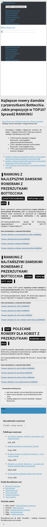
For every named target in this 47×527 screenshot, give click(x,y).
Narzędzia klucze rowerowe (26, 506)
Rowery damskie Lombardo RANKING (15, 243)
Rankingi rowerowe (12, 24)
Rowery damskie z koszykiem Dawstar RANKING (19, 382)
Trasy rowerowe (11, 15)
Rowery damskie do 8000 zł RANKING (15, 311)
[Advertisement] (23, 79)
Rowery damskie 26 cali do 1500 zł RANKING (17, 377)
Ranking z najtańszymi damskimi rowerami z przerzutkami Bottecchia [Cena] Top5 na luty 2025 (25, 162)
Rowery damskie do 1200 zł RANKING (15, 306)
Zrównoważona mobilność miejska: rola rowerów (25, 474)
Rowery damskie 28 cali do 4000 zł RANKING (17, 368)
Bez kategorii (10, 488)
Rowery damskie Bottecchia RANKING (15, 239)
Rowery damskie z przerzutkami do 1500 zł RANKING (21, 234)
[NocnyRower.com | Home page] (8, 3)
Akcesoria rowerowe (12, 11)
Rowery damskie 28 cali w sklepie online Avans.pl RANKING (23, 320)
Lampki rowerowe (16, 512)
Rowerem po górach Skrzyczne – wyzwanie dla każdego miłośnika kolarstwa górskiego (26, 465)
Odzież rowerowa (11, 13)
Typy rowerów (10, 19)
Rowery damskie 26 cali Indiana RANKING (16, 373)
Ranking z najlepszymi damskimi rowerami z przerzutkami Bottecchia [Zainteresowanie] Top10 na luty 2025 (25, 158)
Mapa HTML (9, 21)
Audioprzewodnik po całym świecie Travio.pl (23, 446)
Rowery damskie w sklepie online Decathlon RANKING (21, 248)
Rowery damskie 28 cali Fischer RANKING (16, 315)
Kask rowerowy (18, 508)
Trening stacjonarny (12, 17)
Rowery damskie (36, 121)
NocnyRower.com (8, 121)
